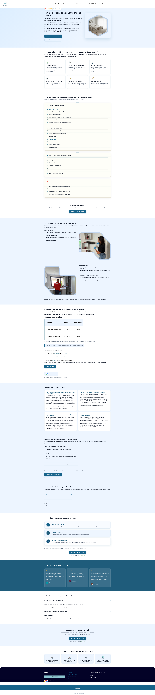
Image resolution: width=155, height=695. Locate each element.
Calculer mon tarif (50, 366)
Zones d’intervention (77, 3)
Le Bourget (47, 494)
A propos (85, 3)
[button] (58, 4)
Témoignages (71, 678)
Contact (104, 3)
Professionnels (66, 3)
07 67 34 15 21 (54, 40)
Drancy (46, 497)
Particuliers (57, 3)
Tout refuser (77, 688)
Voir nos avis (93, 86)
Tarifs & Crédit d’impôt (94, 3)
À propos (70, 672)
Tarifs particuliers (72, 676)
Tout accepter (77, 686)
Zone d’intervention (72, 674)
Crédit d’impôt (71, 681)
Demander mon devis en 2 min (53, 36)
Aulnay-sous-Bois (49, 501)
